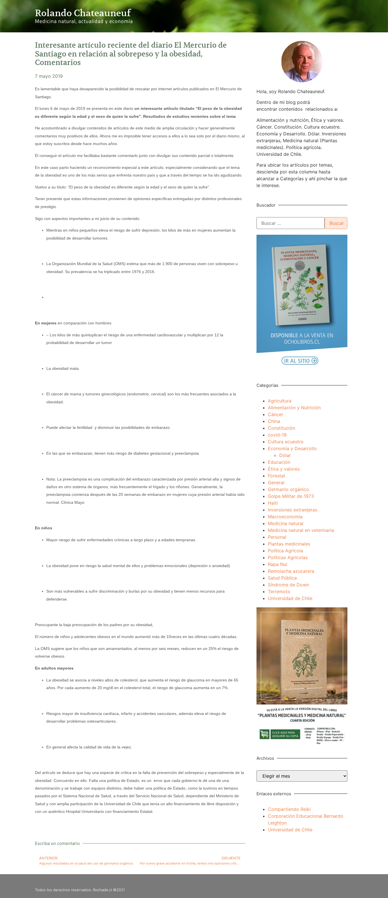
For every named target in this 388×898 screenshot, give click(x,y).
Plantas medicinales (289, 544)
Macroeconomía (285, 516)
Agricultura (279, 401)
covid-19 (277, 435)
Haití (273, 503)
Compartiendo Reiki (289, 809)
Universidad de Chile (290, 598)
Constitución (281, 428)
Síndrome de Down (288, 585)
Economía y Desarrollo (292, 448)
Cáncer (275, 414)
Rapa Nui (277, 564)
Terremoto (279, 591)
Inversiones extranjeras (292, 510)
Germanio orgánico (288, 489)
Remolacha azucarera (291, 571)
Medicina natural (285, 523)
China (274, 421)
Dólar (285, 455)
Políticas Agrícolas (288, 557)
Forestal (276, 476)
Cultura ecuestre (285, 441)
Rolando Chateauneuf (83, 13)
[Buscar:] (290, 223)
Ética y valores (284, 469)
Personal (277, 537)
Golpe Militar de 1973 (291, 496)
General (276, 482)
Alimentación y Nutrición (294, 407)
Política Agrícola (285, 550)
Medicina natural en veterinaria (301, 530)
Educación (279, 462)
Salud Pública (282, 578)
